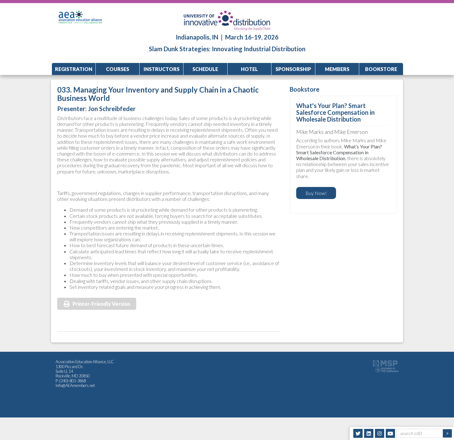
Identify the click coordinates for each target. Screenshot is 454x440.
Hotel (249, 69)
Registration (73, 69)
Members (337, 69)
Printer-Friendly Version (101, 304)
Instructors (161, 69)
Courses (117, 69)
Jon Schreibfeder (112, 108)
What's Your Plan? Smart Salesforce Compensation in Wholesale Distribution (335, 112)
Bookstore (381, 69)
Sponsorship (293, 69)
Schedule (205, 69)
